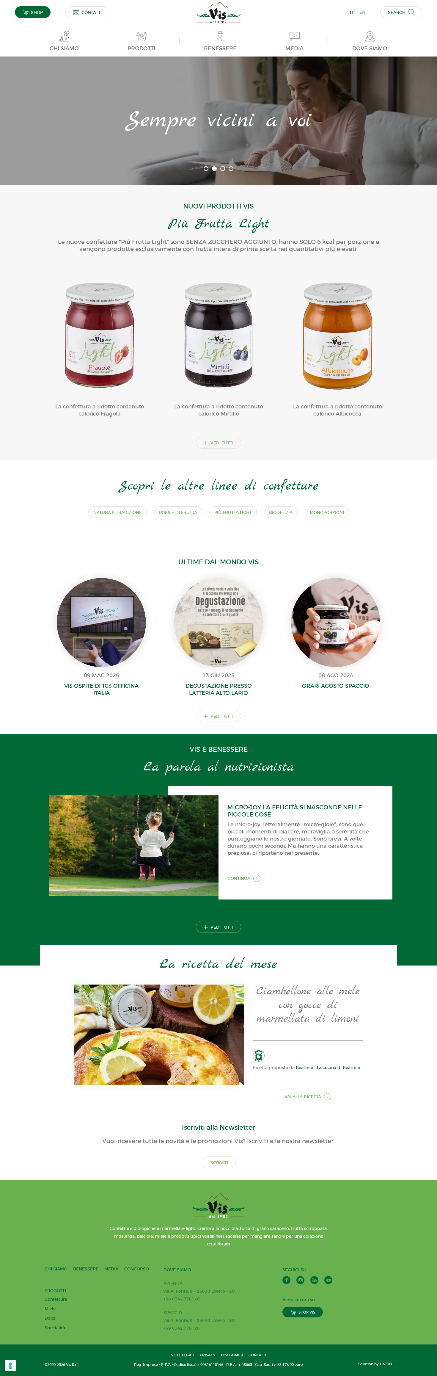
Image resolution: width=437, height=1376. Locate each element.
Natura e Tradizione (117, 512)
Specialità (55, 1327)
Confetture (56, 1299)
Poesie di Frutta (178, 512)
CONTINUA (239, 878)
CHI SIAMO (56, 1269)
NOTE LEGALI (182, 1355)
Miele (50, 1308)
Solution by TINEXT (375, 1364)
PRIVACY (208, 1355)
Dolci (50, 1318)
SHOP (37, 12)
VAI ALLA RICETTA (302, 1096)
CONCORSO (136, 1269)
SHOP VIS (306, 1312)
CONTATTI (91, 12)
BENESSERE (85, 1269)
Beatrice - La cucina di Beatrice (328, 1067)
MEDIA (111, 1269)
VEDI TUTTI (218, 442)
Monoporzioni (327, 512)
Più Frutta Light (233, 512)
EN (362, 12)
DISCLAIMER (232, 1355)
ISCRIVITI (218, 1162)
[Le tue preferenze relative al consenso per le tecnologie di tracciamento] (10, 1365)
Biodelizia (281, 512)
